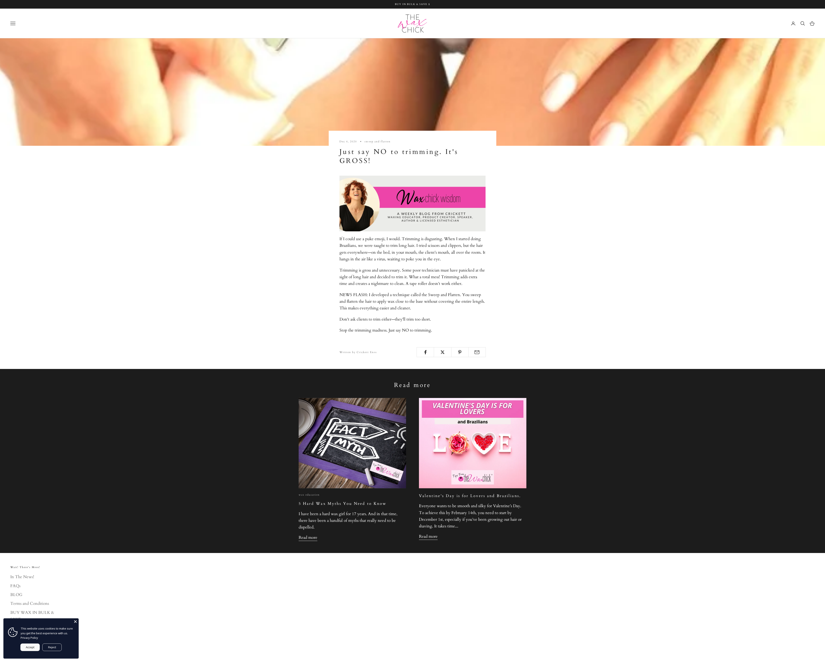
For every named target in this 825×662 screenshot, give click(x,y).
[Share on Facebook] (425, 352)
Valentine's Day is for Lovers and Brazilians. (470, 496)
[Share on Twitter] (442, 352)
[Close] (75, 621)
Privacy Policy (29, 638)
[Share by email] (477, 352)
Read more (308, 537)
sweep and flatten (378, 141)
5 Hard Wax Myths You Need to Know (342, 503)
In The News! (22, 577)
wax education (309, 494)
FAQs (15, 586)
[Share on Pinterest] (459, 352)
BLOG (16, 594)
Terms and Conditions (29, 603)
